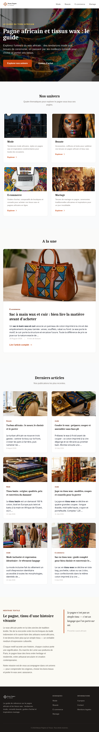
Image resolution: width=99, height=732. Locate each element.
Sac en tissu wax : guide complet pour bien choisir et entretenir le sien (72, 561)
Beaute (68, 4)
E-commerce (80, 4)
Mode (58, 4)
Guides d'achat (45, 63)
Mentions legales (84, 709)
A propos (81, 701)
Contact (80, 705)
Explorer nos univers (17, 63)
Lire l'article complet (19, 345)
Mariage (92, 4)
